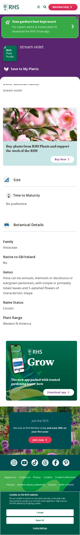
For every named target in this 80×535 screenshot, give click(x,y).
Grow (40, 362)
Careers (52, 484)
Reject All (40, 520)
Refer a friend (66, 484)
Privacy (37, 477)
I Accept (40, 512)
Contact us (24, 477)
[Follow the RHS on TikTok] (34, 462)
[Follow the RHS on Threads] (45, 462)
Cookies (48, 477)
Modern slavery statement (31, 484)
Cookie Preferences (65, 477)
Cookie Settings (40, 528)
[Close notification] (77, 17)
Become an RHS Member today (40, 429)
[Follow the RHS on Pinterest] (66, 462)
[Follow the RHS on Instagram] (14, 462)
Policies (11, 484)
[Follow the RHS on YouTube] (24, 462)
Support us (10, 477)
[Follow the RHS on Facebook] (55, 462)
